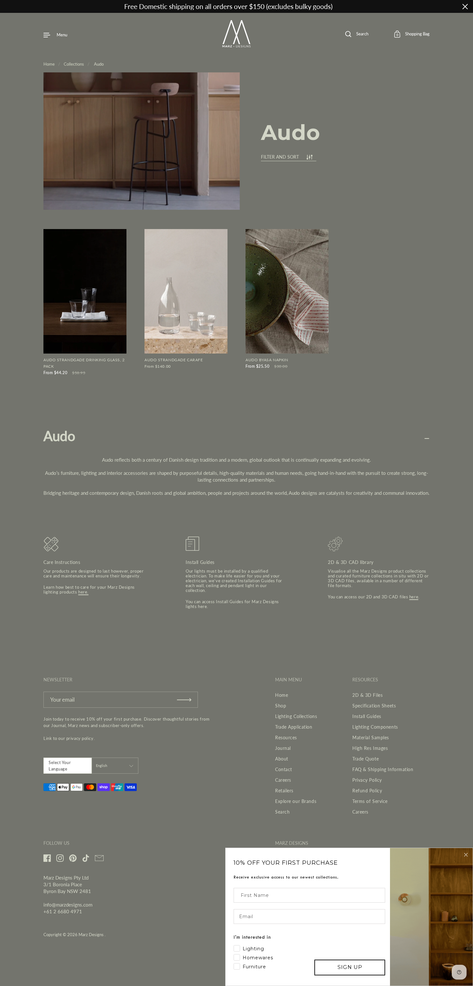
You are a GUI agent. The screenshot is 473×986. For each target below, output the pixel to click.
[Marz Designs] (236, 45)
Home (49, 64)
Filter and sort (280, 157)
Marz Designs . (92, 934)
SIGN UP (350, 967)
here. (83, 591)
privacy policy (80, 738)
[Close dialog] (466, 855)
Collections (74, 64)
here (202, 606)
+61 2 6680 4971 (62, 911)
